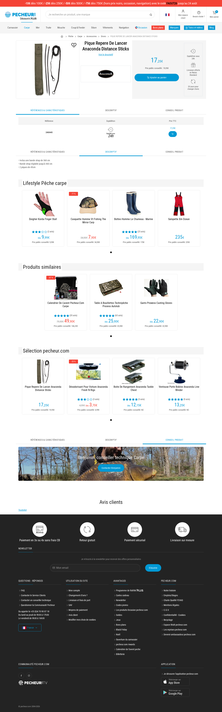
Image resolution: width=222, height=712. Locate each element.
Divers (103, 36)
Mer (38, 27)
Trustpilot (22, 510)
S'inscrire (153, 568)
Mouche (61, 27)
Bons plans (158, 27)
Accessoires (91, 36)
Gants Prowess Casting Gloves (156, 302)
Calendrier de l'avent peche (128, 649)
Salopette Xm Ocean (179, 219)
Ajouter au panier (158, 77)
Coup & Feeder (78, 27)
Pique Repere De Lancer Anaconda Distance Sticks (43, 388)
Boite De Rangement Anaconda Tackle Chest (134, 388)
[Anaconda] (106, 74)
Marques (174, 27)
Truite (48, 27)
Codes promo (122, 605)
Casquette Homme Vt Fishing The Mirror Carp (88, 221)
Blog (211, 27)
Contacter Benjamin (111, 468)
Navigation (124, 27)
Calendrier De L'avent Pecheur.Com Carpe (65, 304)
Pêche (70, 36)
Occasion (142, 27)
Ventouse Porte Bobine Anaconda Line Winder (179, 388)
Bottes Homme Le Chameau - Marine (133, 219)
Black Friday (121, 629)
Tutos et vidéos (195, 27)
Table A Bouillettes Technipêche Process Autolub (111, 304)
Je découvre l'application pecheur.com (181, 674)
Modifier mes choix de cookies (82, 619)
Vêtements (108, 27)
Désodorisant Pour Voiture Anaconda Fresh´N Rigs (88, 388)
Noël (118, 634)
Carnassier (12, 27)
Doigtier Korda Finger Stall (43, 219)
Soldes (119, 615)
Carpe (27, 27)
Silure (94, 27)
